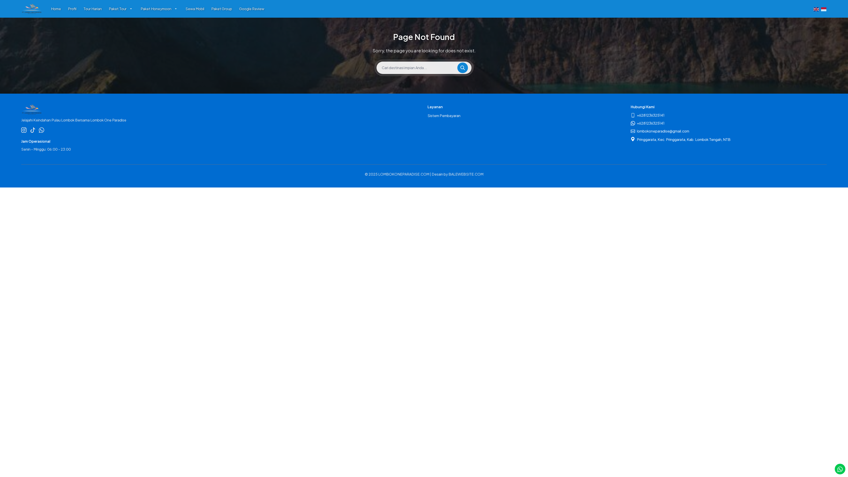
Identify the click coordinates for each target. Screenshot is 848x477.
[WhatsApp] (41, 129)
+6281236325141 (650, 115)
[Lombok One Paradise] (31, 9)
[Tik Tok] (32, 129)
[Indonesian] (824, 8)
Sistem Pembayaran (444, 115)
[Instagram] (23, 129)
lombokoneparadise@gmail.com (663, 131)
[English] (816, 8)
